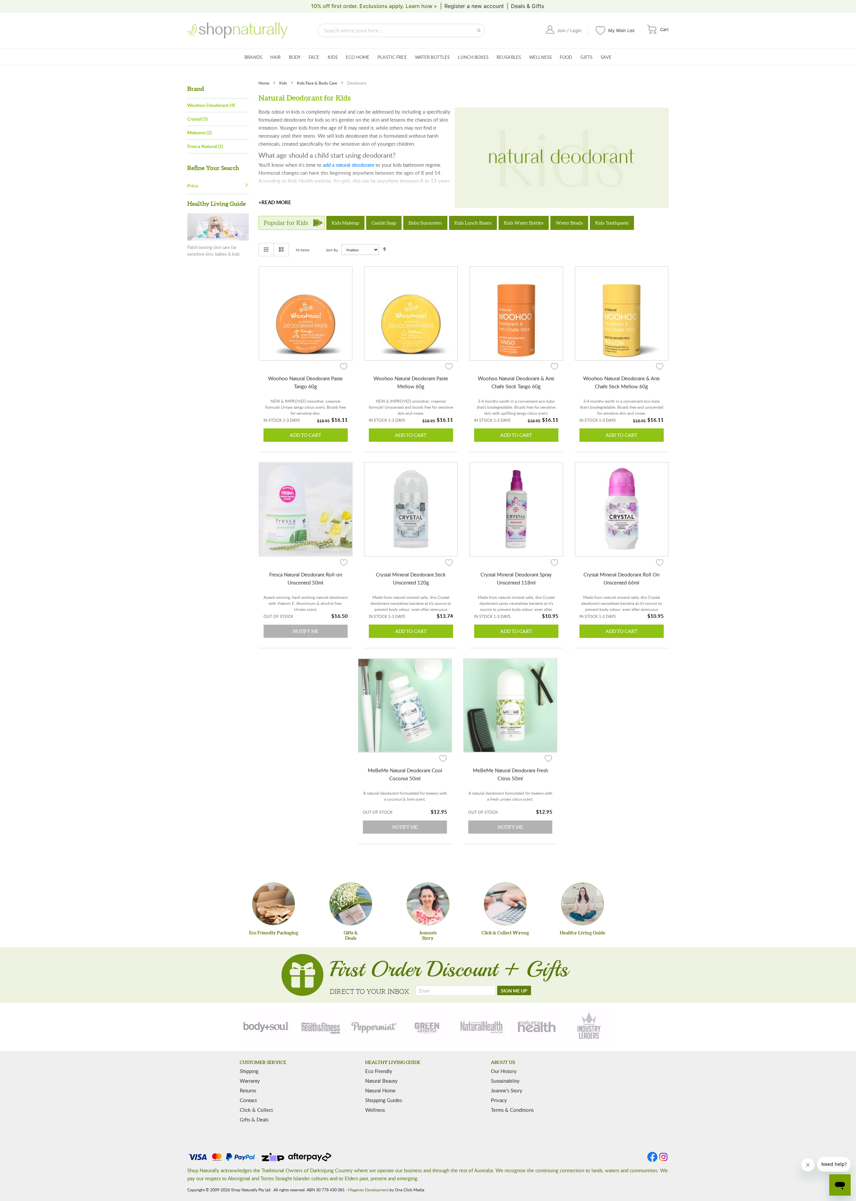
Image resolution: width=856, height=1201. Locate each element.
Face (314, 57)
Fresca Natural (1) (205, 146)
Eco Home (357, 57)
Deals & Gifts (527, 6)
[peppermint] (374, 1026)
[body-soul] (266, 1026)
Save (606, 57)
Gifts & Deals (254, 1119)
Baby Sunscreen (425, 223)
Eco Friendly (378, 1071)
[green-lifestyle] (428, 1026)
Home (264, 83)
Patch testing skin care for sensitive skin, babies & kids (213, 250)
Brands (253, 57)
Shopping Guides (383, 1100)
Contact (248, 1100)
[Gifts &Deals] (351, 904)
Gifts (586, 57)
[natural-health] (482, 1026)
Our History (504, 1071)
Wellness (540, 57)
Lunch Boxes (473, 57)
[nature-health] (536, 1026)
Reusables (509, 57)
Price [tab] (192, 185)
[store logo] (237, 30)
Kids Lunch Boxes (473, 223)
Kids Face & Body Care (317, 83)
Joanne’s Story (506, 1090)
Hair (275, 57)
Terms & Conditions (512, 1109)
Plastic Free (392, 57)
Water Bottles (432, 57)
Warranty (250, 1080)
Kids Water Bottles (523, 223)
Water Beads (569, 223)
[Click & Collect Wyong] (505, 904)
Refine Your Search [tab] (213, 167)
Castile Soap (383, 223)
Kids (333, 57)
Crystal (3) (197, 119)
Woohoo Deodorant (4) (211, 105)
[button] (344, 366)
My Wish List (621, 30)
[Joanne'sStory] (428, 904)
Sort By (332, 250)
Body (295, 57)
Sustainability (505, 1080)
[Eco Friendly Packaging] (273, 904)
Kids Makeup (345, 223)
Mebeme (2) (199, 132)
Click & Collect (256, 1109)
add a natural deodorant (348, 164)
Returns (248, 1090)
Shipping (249, 1071)
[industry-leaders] (589, 1026)
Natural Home (380, 1090)
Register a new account (474, 6)
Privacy (499, 1100)
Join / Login (569, 30)
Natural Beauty (381, 1080)
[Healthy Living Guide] (582, 904)
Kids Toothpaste (612, 223)
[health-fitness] (320, 1026)
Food (566, 57)
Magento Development (368, 1189)
